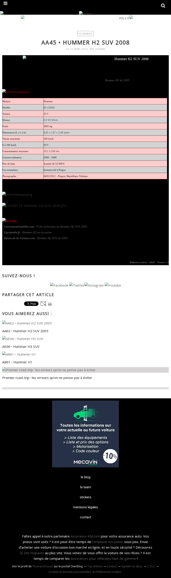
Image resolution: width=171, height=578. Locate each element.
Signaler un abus (132, 566)
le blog (85, 477)
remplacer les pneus (107, 541)
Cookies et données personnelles (70, 572)
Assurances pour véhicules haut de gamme (103, 558)
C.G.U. (151, 566)
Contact (112, 566)
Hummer (85, 33)
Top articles (94, 566)
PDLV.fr (124, 18)
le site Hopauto (32, 553)
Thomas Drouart (42, 566)
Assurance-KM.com (85, 536)
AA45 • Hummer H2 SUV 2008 (85, 42)
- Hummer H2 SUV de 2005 (36, 238)
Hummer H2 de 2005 (117, 80)
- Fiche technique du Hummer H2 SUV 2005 (45, 226)
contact (85, 517)
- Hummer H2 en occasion (28, 232)
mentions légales (85, 507)
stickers (85, 497)
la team (85, 487)
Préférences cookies (108, 572)
